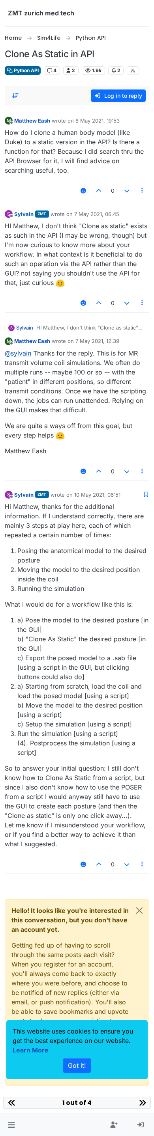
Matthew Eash (32, 120)
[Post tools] (142, 190)
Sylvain (24, 214)
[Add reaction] (83, 190)
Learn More (31, 1050)
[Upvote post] (99, 190)
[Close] (139, 910)
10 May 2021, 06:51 (97, 495)
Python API (26, 70)
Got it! (77, 1065)
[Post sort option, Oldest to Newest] (15, 96)
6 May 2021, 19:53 (97, 120)
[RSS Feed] (133, 70)
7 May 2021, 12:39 (97, 341)
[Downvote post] (127, 190)
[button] (11, 1125)
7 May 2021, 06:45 (96, 214)
